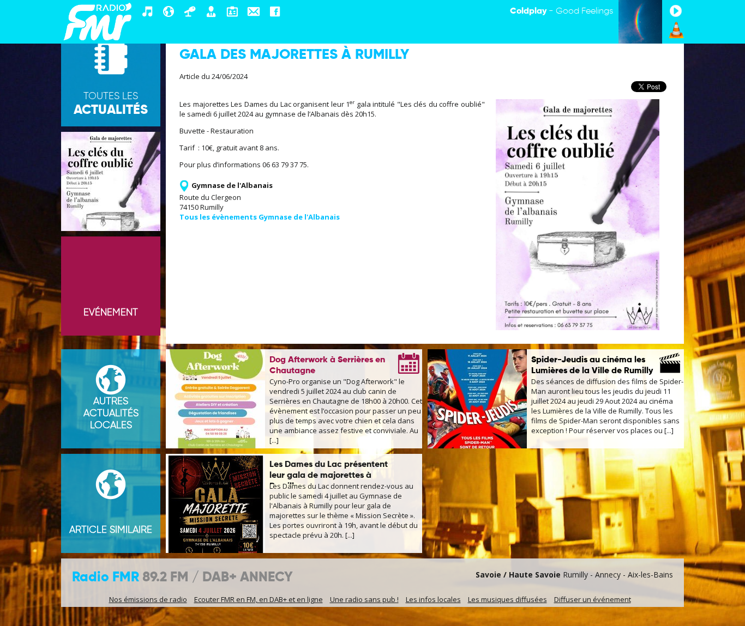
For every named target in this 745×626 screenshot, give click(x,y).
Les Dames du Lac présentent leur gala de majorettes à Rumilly (328, 475)
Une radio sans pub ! (364, 599)
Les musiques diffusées (507, 599)
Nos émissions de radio (148, 599)
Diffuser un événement (592, 599)
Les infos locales (433, 599)
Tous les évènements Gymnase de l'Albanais (259, 217)
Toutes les (111, 104)
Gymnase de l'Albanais (232, 185)
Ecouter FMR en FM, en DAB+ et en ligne (258, 599)
